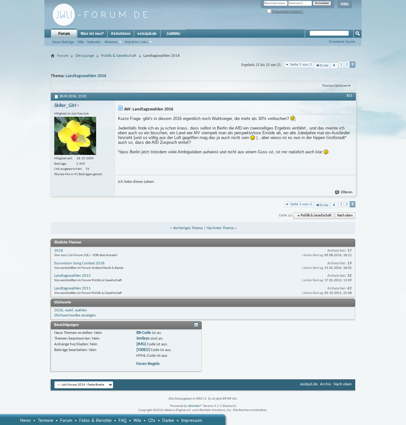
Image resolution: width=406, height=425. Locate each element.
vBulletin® (195, 406)
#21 (349, 96)
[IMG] (141, 344)
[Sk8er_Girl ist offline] (75, 136)
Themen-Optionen (335, 86)
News (25, 420)
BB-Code (143, 333)
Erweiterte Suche (342, 41)
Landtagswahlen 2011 (72, 288)
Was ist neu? (92, 33)
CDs (151, 420)
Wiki (137, 420)
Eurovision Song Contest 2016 (79, 263)
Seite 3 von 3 (301, 65)
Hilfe (345, 4)
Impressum (191, 420)
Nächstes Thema (219, 228)
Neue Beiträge (63, 42)
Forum (64, 33)
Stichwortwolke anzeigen (75, 315)
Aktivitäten (120, 33)
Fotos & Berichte (95, 420)
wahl (69, 310)
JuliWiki (173, 33)
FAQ (123, 420)
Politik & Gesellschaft (118, 56)
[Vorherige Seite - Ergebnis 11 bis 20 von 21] (334, 66)
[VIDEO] (143, 350)
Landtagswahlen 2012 (72, 276)
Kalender (94, 42)
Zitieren (346, 192)
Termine (45, 420)
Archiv (325, 384)
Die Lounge (84, 56)
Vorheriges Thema (188, 228)
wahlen (81, 310)
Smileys (142, 338)
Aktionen (111, 42)
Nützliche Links (136, 42)
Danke (168, 420)
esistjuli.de (147, 33)
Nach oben (345, 215)
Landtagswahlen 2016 (86, 76)
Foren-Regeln (148, 364)
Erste (324, 65)
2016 (58, 251)
